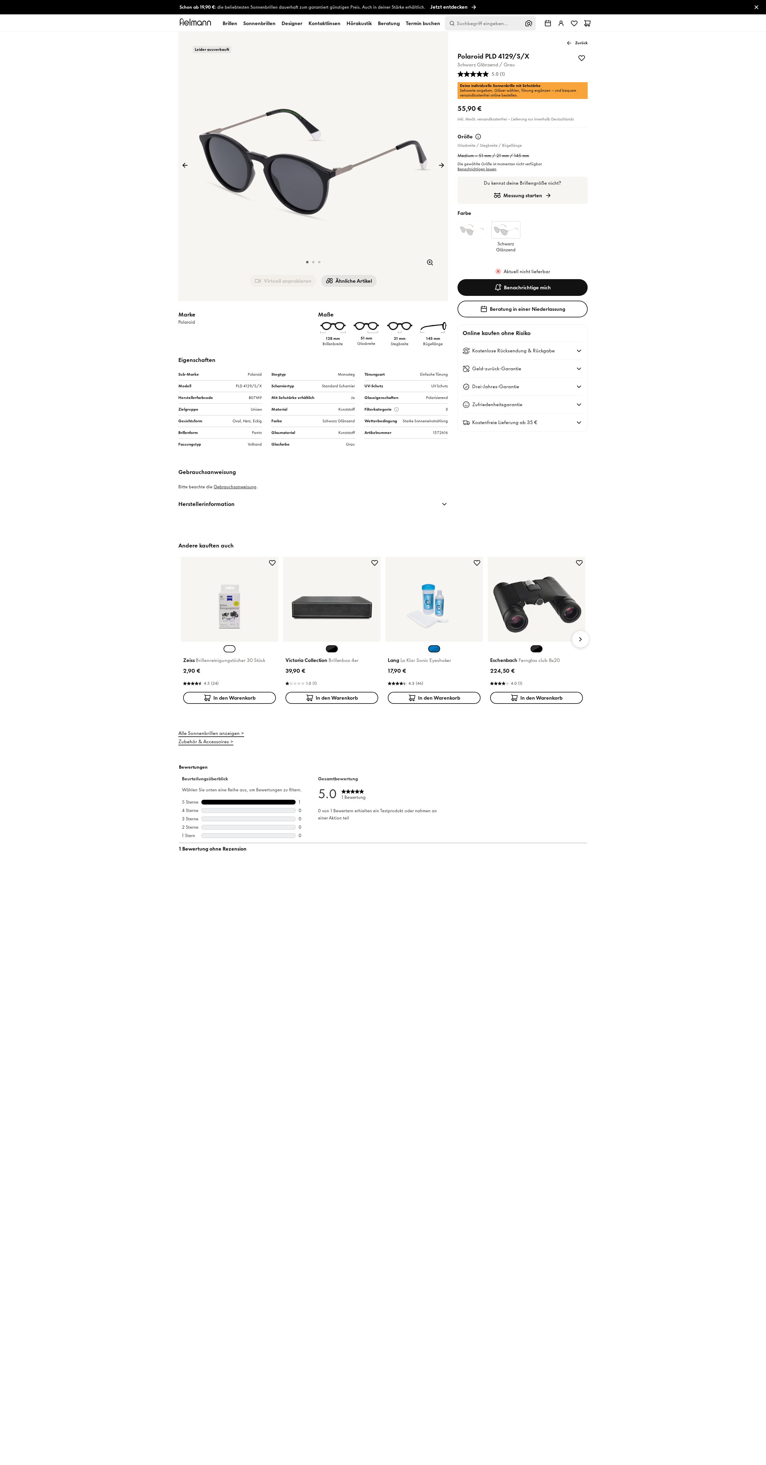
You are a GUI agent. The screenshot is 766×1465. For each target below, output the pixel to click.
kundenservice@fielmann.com (345, 806)
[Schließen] (449, 642)
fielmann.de (411, 742)
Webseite (369, 795)
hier (396, 811)
